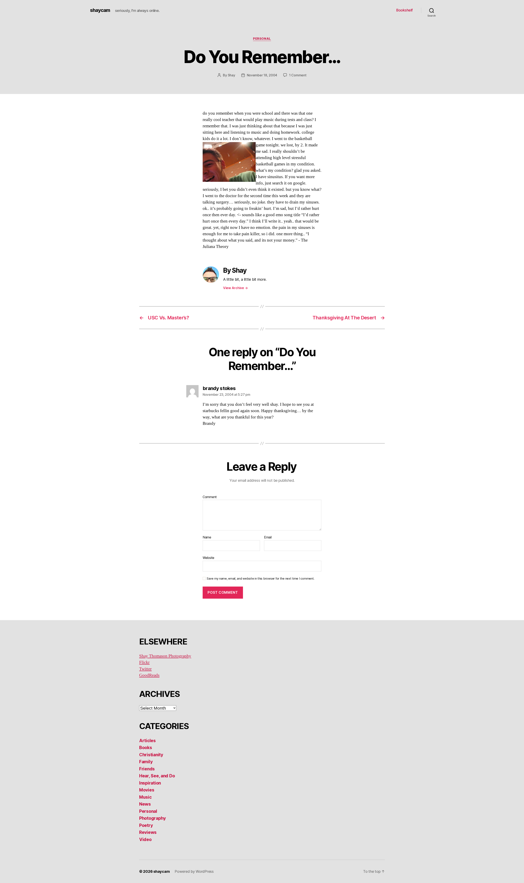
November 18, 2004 (262, 75)
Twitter (145, 669)
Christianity (151, 754)
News (145, 804)
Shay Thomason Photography (165, 656)
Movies (146, 790)
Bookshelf (404, 10)
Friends (147, 768)
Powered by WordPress (194, 871)
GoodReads (149, 675)
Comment (210, 497)
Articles (147, 740)
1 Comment (297, 75)
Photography (152, 818)
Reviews (148, 832)
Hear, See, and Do (157, 775)
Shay (231, 75)
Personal (262, 39)
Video (145, 839)
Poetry (146, 825)
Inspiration (150, 783)
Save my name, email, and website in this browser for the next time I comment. (260, 578)
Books (145, 747)
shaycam (100, 10)
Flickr (144, 662)
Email (268, 537)
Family (145, 761)
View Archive (235, 288)
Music (145, 797)
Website (208, 558)
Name (207, 537)
